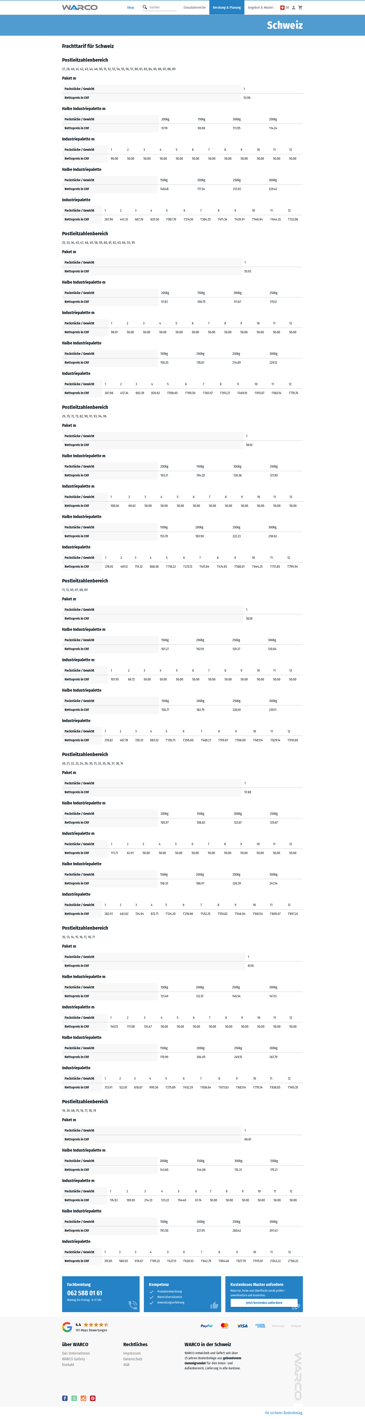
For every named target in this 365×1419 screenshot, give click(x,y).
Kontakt (68, 1364)
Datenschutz (132, 1359)
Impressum (132, 1353)
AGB (126, 1364)
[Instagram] (83, 1398)
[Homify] (74, 1398)
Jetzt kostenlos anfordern (264, 1303)
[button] (284, 7)
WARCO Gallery (73, 1359)
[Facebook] (65, 1398)
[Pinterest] (93, 1398)
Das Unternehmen (76, 1353)
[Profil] (293, 7)
